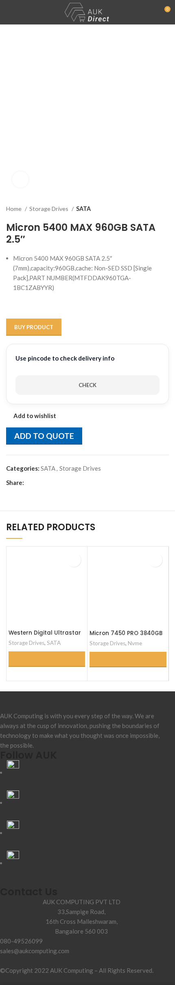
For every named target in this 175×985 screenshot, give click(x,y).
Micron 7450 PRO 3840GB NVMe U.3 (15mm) (126, 636)
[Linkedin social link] (49, 482)
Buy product (33, 327)
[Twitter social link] (40, 482)
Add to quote (44, 435)
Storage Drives (49, 208)
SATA (83, 208)
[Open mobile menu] (9, 12)
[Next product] (165, 209)
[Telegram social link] (68, 482)
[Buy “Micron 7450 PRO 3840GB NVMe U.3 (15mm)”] (128, 659)
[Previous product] (148, 209)
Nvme (135, 643)
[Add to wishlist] (74, 560)
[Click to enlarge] (20, 179)
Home (14, 208)
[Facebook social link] (30, 482)
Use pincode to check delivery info (64, 358)
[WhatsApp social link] (58, 482)
